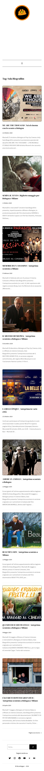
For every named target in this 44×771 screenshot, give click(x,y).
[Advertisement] (22, 40)
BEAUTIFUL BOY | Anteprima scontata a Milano (20, 553)
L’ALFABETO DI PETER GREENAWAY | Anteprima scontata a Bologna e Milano (20, 699)
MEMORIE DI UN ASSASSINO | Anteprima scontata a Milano (20, 267)
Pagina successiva (35, 733)
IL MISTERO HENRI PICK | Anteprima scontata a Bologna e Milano (18, 337)
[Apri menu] (22, 63)
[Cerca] (33, 746)
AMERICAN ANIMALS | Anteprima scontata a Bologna (21, 480)
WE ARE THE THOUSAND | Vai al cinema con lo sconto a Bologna (20, 127)
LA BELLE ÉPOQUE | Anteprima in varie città (19, 410)
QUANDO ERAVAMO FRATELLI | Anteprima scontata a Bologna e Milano (21, 626)
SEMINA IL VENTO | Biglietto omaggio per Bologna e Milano (20, 197)
